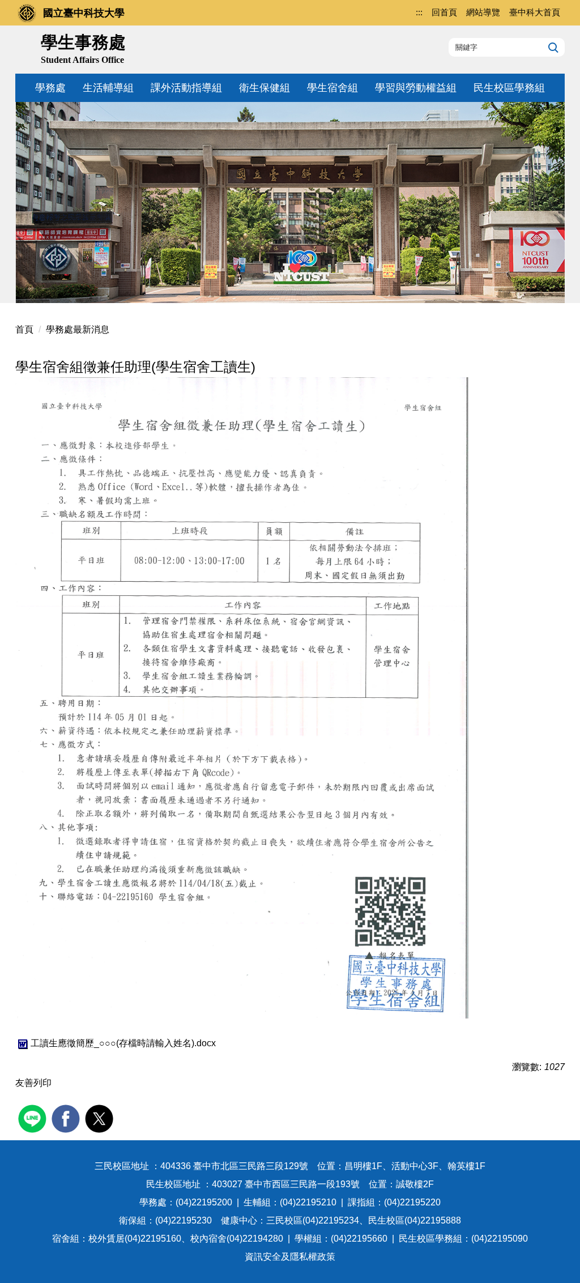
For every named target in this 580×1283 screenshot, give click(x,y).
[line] (33, 1117)
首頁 (24, 329)
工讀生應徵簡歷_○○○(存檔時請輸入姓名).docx (123, 1043)
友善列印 (33, 1083)
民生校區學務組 (509, 87)
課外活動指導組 (186, 87)
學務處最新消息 (77, 329)
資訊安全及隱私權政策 (290, 1256)
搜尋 (552, 47)
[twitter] (100, 1117)
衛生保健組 (264, 87)
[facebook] (67, 1117)
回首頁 (444, 12)
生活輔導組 (108, 87)
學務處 (50, 87)
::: (419, 12)
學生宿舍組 (332, 87)
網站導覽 (483, 12)
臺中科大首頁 (534, 12)
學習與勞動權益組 (416, 87)
